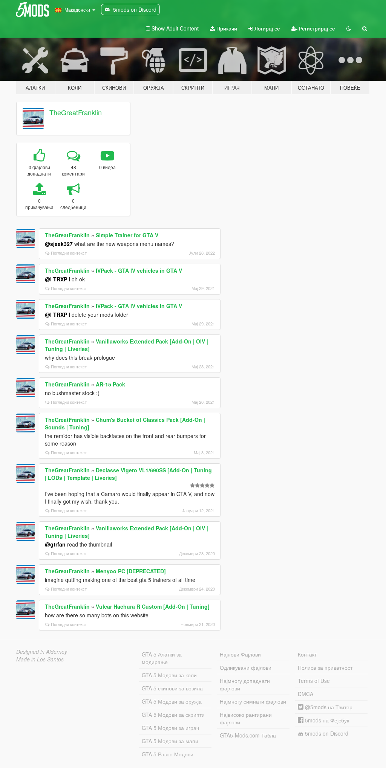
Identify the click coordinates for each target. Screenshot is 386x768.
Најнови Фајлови (240, 654)
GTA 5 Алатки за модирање (162, 658)
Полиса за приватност (325, 667)
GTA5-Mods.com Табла (248, 735)
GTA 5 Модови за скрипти (173, 714)
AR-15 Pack (110, 384)
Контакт (307, 654)
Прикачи (226, 28)
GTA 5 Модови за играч (170, 727)
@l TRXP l (57, 279)
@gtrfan (55, 544)
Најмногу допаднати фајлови (245, 684)
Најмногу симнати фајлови (253, 701)
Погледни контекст (69, 253)
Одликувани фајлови (245, 667)
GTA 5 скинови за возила (172, 688)
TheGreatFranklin (75, 112)
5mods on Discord (325, 733)
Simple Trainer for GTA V (127, 235)
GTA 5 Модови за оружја (172, 701)
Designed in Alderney (41, 651)
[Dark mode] (349, 28)
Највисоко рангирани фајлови (246, 718)
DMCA (305, 694)
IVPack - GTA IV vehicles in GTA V (139, 270)
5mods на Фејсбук (326, 720)
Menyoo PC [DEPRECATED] (131, 571)
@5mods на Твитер (327, 707)
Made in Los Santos (40, 659)
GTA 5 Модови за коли (169, 675)
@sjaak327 (59, 243)
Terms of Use (314, 680)
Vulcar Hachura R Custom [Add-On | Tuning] (153, 606)
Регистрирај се (316, 28)
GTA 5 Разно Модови (167, 754)
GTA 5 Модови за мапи (170, 741)
